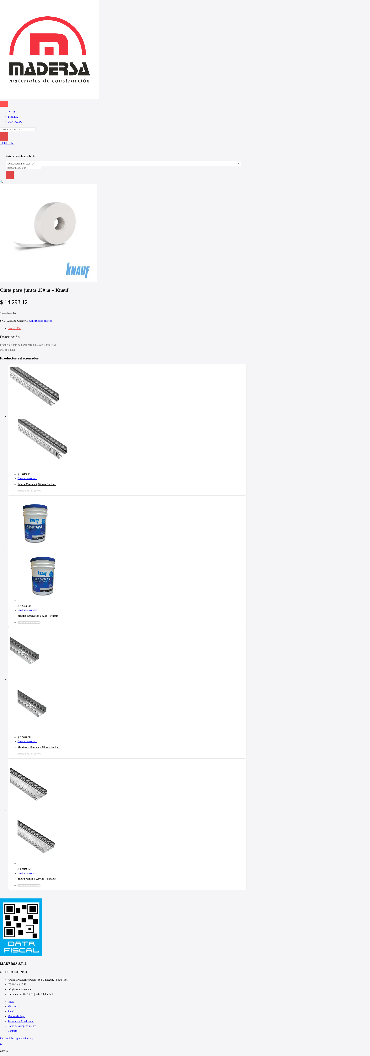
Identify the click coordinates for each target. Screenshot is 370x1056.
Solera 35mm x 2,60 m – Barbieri (37, 484)
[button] (1, 181)
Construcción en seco (40, 320)
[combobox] (123, 163)
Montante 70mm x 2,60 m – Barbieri (39, 747)
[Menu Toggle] (4, 104)
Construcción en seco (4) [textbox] (122, 163)
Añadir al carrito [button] (29, 491)
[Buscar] (4, 136)
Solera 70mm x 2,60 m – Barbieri (37, 878)
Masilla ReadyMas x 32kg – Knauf (38, 615)
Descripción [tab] (14, 328)
